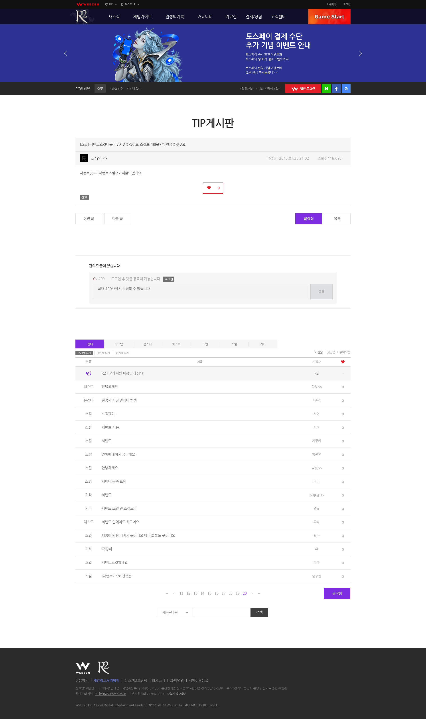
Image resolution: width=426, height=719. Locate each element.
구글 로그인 (346, 88)
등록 (321, 292)
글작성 (309, 218)
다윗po (317, 387)
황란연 (316, 454)
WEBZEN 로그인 (303, 88)
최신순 (318, 352)
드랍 (205, 344)
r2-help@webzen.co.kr (110, 694)
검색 (259, 612)
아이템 (118, 344)
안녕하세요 (110, 387)
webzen (88, 4)
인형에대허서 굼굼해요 (118, 454)
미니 (317, 481)
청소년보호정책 (135, 680)
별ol (317, 508)
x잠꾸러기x (99, 158)
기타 (263, 344)
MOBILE (130, 4)
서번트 (106, 441)
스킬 (234, 344)
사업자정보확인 (177, 694)
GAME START (329, 16)
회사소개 (158, 680)
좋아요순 (345, 352)
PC (111, 4)
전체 (90, 344)
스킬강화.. (109, 414)
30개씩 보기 (103, 352)
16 (216, 593)
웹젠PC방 (177, 680)
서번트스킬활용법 (115, 562)
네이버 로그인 (326, 88)
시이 (317, 414)
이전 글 (88, 218)
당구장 (316, 576)
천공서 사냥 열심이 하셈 (119, 400)
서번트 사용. (111, 427)
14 (202, 593)
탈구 (317, 535)
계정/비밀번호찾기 (269, 88)
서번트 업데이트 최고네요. (121, 522)
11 (181, 593)
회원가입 (332, 4)
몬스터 (147, 344)
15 (209, 593)
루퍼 (317, 522)
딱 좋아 (107, 549)
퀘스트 (176, 344)
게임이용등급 (198, 680)
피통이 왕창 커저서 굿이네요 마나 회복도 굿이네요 (138, 535)
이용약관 (82, 680)
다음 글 (117, 218)
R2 (82, 16)
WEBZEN (82, 667)
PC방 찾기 (134, 88)
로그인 (347, 4)
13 (195, 593)
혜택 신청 (117, 88)
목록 (337, 218)
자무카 (316, 441)
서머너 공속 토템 (114, 481)
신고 (84, 197)
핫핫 (317, 562)
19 (237, 593)
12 (188, 593)
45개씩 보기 (122, 352)
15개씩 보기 (84, 352)
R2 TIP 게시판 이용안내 (122, 373)
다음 (360, 53)
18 (231, 593)
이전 (65, 53)
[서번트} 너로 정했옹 (117, 576)
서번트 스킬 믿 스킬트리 (119, 508)
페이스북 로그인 (336, 88)
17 (223, 593)
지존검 (316, 400)
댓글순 (331, 352)
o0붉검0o (316, 495)
